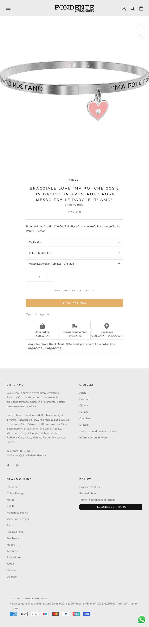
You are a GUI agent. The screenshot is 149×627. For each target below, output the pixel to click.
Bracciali (84, 399)
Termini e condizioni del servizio (98, 431)
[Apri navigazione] (8, 8)
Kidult (74, 179)
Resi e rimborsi (88, 493)
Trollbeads (13, 538)
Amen (10, 564)
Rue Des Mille (15, 532)
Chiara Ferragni (16, 493)
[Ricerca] (133, 8)
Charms (84, 405)
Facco (10, 525)
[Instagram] (17, 465)
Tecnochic (12, 551)
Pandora (12, 487)
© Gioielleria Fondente (29, 598)
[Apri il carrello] (141, 8)
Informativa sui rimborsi (93, 437)
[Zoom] (140, 25)
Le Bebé (11, 577)
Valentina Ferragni (18, 519)
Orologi (83, 425)
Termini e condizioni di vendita (97, 500)
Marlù (10, 500)
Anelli (82, 393)
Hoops (11, 544)
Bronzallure (14, 557)
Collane (83, 412)
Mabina (11, 570)
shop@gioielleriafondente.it (29, 455)
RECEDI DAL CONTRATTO (110, 507)
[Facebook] (8, 465)
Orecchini (84, 418)
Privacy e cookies (89, 487)
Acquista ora (74, 303)
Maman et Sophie (17, 512)
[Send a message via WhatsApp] (141, 619)
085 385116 (26, 451)
